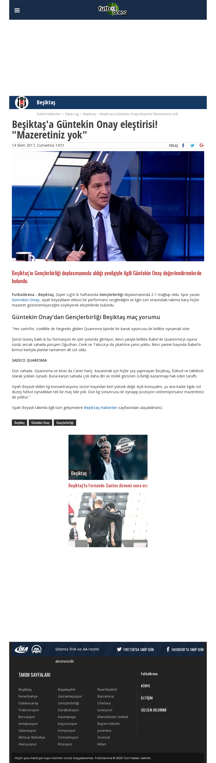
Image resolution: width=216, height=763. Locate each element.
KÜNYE (145, 685)
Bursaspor (26, 716)
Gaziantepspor (70, 696)
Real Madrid (107, 689)
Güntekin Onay (26, 299)
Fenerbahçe (28, 696)
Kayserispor (67, 723)
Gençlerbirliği (64, 422)
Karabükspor (68, 710)
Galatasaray (28, 703)
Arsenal (103, 737)
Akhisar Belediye (31, 737)
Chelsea (104, 703)
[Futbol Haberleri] (112, 8)
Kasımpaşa (67, 716)
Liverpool (104, 710)
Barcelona (105, 696)
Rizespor (65, 744)
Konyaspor (67, 730)
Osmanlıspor (68, 737)
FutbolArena (149, 673)
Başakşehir (67, 689)
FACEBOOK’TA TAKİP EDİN (188, 649)
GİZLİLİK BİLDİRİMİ (153, 710)
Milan (101, 744)
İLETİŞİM (147, 697)
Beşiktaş (46, 102)
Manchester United (112, 716)
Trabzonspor (28, 710)
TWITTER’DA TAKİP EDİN (138, 649)
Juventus (104, 730)
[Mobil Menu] (26, 10)
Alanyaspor (27, 744)
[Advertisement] (108, 58)
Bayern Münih (108, 723)
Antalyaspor (28, 723)
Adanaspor (27, 730)
